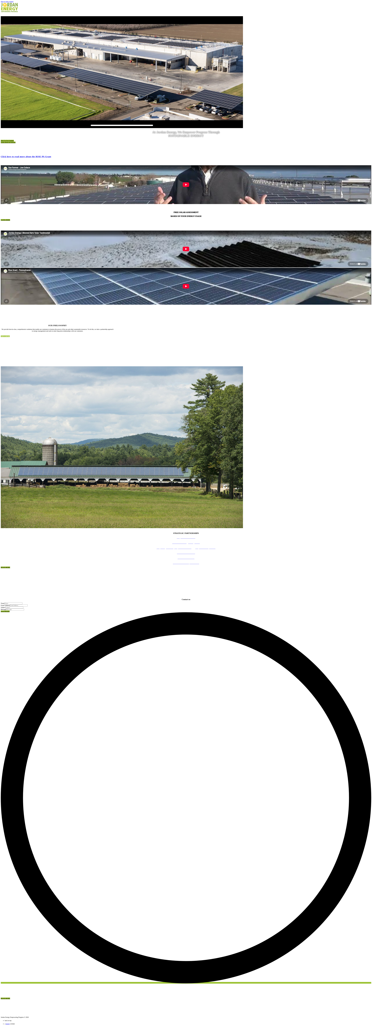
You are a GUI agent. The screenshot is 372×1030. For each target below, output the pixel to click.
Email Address (5, 605)
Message (3, 609)
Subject (3, 607)
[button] (7, 140)
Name (2, 603)
